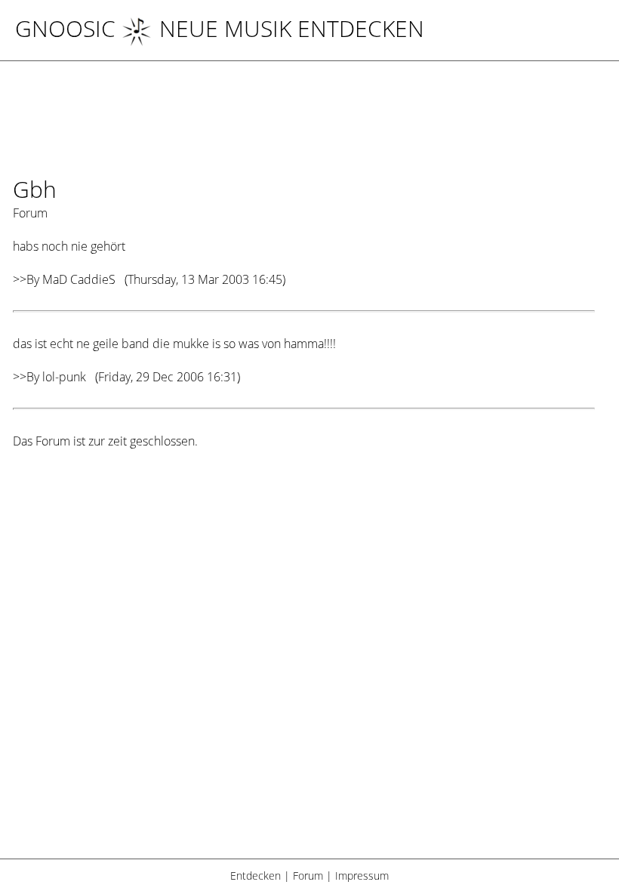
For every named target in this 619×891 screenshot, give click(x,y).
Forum (308, 875)
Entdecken (255, 875)
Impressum (362, 875)
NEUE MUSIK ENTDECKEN (291, 28)
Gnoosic (65, 28)
